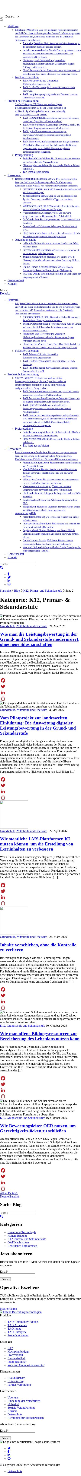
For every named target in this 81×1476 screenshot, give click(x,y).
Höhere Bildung (17, 1235)
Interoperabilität (17, 1361)
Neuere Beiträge (9, 1196)
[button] (1, 567)
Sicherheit (13, 1404)
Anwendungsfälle (25, 239)
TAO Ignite (14, 1328)
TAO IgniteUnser (47, 135)
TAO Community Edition (23, 1321)
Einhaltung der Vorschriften (24, 1400)
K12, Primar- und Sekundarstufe (42, 590)
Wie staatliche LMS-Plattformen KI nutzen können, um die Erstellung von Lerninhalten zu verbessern (36, 843)
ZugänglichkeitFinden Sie (51, 260)
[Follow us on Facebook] (8, 1451)
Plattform (13, 26)
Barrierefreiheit (16, 1358)
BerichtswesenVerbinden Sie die (52, 53)
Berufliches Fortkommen (22, 1245)
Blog (17, 590)
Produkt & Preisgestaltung (23, 100)
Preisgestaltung (24, 155)
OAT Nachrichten (18, 1242)
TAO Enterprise (17, 1332)
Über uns (13, 1397)
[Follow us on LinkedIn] (9, 1455)
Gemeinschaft (16, 280)
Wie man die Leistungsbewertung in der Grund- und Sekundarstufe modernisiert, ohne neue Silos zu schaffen (39, 639)
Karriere (12, 1411)
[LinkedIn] (40, 692)
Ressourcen (14, 175)
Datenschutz (15, 1414)
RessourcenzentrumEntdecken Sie (46, 182)
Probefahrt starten (18, 1335)
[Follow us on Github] (9, 1458)
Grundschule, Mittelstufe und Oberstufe (23, 626)
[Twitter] (40, 686)
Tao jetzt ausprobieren (36, 171)
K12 (10, 1348)
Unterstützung (16, 1381)
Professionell (15, 1355)
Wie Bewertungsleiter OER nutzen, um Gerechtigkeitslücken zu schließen (38, 1128)
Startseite (5, 590)
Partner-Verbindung (19, 1384)
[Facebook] (40, 680)
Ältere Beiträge (9, 1193)
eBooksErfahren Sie (50, 199)
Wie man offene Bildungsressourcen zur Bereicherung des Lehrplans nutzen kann (39, 1036)
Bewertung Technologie (22, 1232)
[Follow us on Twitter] (9, 1448)
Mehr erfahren (8, 1308)
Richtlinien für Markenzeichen (26, 1417)
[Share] (40, 698)
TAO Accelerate (17, 1325)
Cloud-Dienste (16, 1377)
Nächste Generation (27, 77)
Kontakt (12, 283)
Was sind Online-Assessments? (26, 1365)
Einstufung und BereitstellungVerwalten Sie (48, 63)
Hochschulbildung (18, 1351)
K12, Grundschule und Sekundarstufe (22, 1025)
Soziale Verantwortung (21, 1407)
